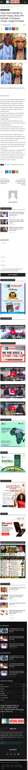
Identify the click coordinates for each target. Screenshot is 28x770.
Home (1, 6)
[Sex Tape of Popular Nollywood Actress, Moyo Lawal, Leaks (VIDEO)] (4, 597)
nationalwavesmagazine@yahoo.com (13, 743)
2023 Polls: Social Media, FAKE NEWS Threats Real (5, 182)
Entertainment (7, 6)
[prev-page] (1, 235)
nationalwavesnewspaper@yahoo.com (15, 742)
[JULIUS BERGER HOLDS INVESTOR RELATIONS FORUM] (4, 589)
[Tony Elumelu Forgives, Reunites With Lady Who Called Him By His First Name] (4, 638)
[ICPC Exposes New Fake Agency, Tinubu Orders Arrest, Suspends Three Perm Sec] (4, 214)
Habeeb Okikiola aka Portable (17, 164)
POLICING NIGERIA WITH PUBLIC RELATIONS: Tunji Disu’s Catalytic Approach (16, 630)
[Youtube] (18, 754)
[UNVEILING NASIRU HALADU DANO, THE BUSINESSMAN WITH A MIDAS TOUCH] (4, 612)
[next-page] (4, 235)
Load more (12, 618)
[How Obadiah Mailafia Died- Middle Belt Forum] (4, 605)
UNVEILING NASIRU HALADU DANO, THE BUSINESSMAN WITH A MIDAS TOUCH (17, 612)
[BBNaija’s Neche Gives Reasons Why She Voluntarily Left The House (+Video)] (4, 229)
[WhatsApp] (16, 28)
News (8, 9)
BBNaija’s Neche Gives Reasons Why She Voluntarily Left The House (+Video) (16, 229)
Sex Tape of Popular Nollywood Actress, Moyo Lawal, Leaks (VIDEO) (16, 597)
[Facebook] (6, 28)
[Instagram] (11, 754)
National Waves (7, 24)
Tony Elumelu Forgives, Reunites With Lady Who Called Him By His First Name (16, 638)
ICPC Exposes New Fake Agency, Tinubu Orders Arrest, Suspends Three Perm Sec (16, 214)
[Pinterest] (13, 28)
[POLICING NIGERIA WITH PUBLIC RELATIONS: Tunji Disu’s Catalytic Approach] (4, 630)
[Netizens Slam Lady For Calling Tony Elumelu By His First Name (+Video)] (4, 221)
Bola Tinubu (7, 164)
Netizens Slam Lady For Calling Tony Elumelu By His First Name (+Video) (16, 221)
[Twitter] (10, 28)
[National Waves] (1, 25)
